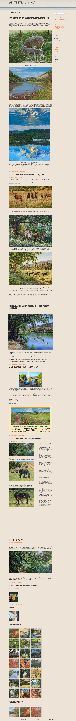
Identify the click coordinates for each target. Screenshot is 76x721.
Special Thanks (52, 719)
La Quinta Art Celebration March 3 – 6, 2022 (25, 367)
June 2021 (56, 53)
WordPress (35, 719)
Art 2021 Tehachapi (16, 539)
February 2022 (57, 47)
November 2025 (57, 40)
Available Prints (15, 624)
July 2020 (56, 56)
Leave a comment (19, 604)
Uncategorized (57, 65)
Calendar (56, 5)
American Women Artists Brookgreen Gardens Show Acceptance (29, 307)
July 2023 (56, 42)
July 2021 (56, 51)
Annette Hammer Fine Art (22, 2)
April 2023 (56, 45)
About (59, 5)
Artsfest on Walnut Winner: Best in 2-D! (24, 585)
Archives (12, 607)
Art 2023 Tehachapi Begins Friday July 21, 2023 (26, 174)
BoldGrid (25, 719)
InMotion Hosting (46, 719)
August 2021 (57, 49)
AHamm (22, 20)
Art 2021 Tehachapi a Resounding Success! (25, 438)
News (56, 63)
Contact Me (63, 5)
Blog (66, 5)
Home (49, 5)
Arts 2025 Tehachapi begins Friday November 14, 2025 (29, 18)
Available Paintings (16, 701)
